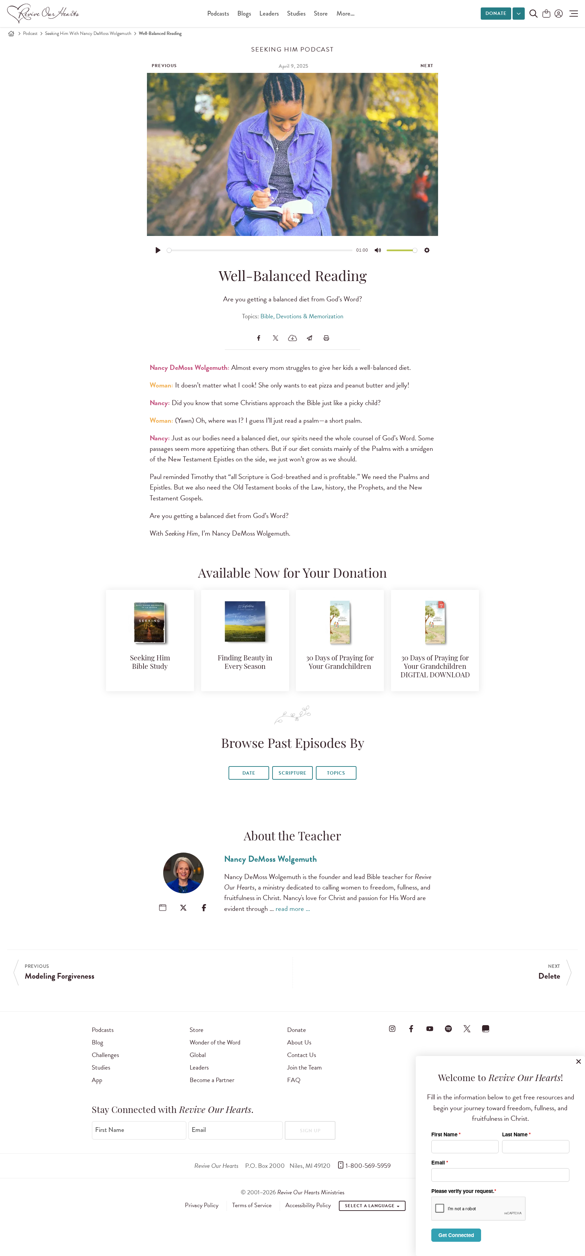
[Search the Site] (533, 13)
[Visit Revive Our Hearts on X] (467, 1028)
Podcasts (218, 13)
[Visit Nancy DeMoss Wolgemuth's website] (162, 907)
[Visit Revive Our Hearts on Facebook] (411, 1028)
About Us (299, 1042)
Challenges (105, 1055)
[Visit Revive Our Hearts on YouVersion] (485, 1028)
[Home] (11, 33)
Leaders (269, 13)
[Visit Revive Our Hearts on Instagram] (392, 1028)
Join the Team (304, 1067)
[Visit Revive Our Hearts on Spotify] (448, 1028)
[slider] (260, 250)
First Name (109, 1129)
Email (199, 1129)
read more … (293, 908)
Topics (336, 773)
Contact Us (301, 1055)
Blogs (244, 13)
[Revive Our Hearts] (44, 13)
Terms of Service (252, 1205)
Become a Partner (212, 1080)
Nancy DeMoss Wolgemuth (270, 859)
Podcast (30, 33)
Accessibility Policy (308, 1205)
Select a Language (370, 1205)
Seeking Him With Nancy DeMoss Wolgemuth (88, 33)
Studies (296, 13)
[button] (572, 13)
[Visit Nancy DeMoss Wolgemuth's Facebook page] (204, 907)
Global (198, 1055)
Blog (97, 1042)
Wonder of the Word (215, 1042)
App (97, 1080)
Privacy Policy (201, 1205)
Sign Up (310, 1130)
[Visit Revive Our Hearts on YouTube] (429, 1028)
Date (248, 773)
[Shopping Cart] (546, 14)
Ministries (310, 1192)
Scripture (292, 773)
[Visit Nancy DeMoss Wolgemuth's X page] (183, 907)
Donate (495, 13)
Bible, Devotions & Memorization (301, 316)
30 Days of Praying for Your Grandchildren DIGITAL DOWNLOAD (435, 667)
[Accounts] (558, 13)
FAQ (294, 1080)
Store (321, 13)
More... (345, 13)
